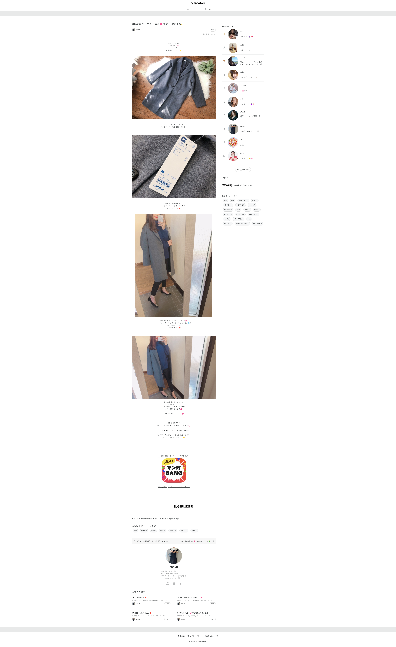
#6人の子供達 (257, 223)
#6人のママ (228, 223)
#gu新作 (191, 616)
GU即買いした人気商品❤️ (142, 613)
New (188, 9)
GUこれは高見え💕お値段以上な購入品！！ (193, 613)
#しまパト (163, 616)
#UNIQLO (135, 600)
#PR (232, 200)
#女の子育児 (240, 214)
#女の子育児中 (253, 214)
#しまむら (201, 600)
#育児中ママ (228, 209)
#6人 (249, 219)
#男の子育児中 (238, 219)
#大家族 (226, 219)
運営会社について (211, 636)
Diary (212, 29)
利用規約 (181, 636)
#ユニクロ (184, 530)
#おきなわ (252, 205)
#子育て (247, 209)
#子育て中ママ (243, 200)
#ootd (153, 530)
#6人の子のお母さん (242, 223)
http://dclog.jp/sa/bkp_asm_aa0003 (174, 487)
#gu (135, 530)
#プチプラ (173, 530)
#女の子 (256, 209)
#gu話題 (144, 530)
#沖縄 (238, 209)
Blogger (208, 9)
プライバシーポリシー (194, 636)
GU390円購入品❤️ (139, 597)
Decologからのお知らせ (243, 185)
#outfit (162, 530)
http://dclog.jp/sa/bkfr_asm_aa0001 (174, 430)
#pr (225, 200)
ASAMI (174, 567)
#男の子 (255, 200)
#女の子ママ (228, 214)
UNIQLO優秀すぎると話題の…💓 (190, 597)
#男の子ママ (228, 205)
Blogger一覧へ (243, 169)
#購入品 (194, 530)
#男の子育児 (240, 205)
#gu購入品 (146, 600)
